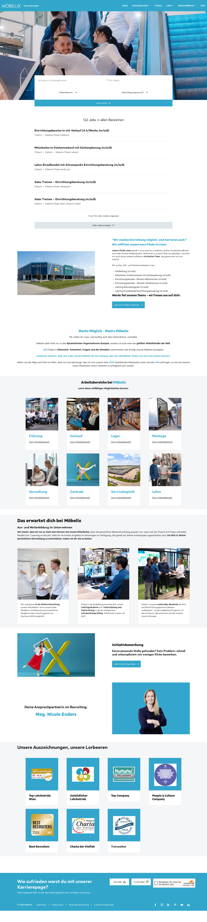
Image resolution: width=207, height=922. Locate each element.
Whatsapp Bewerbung (79, 904)
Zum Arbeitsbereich (39, 442)
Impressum (42, 904)
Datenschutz (57, 904)
